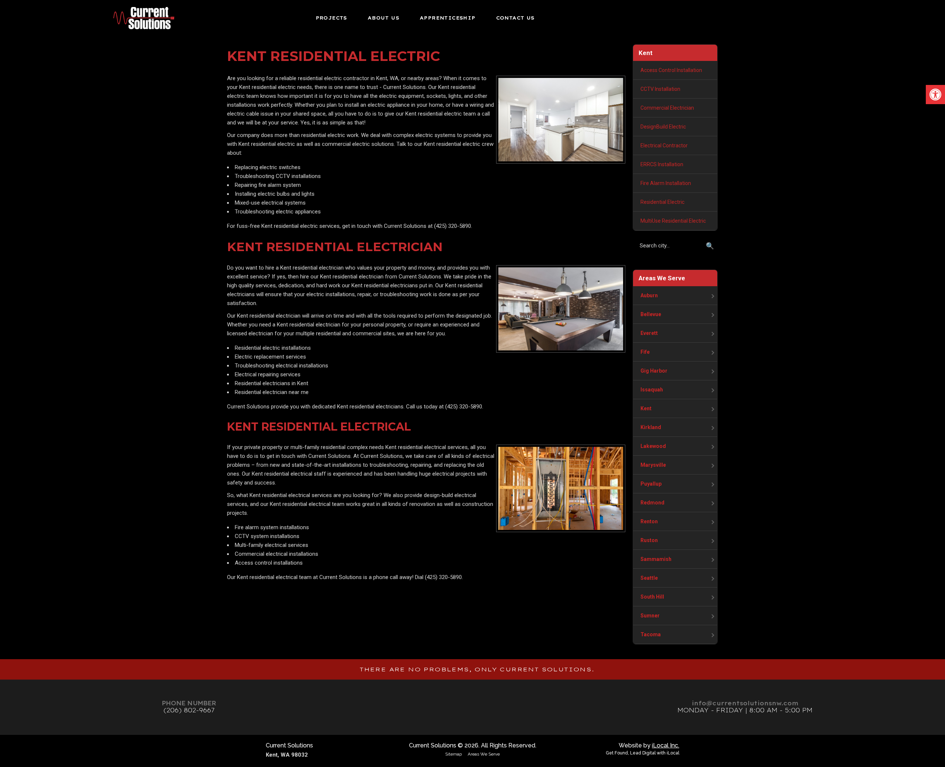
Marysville (653, 465)
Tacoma (650, 634)
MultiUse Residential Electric (673, 221)
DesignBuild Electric (663, 127)
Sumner (650, 616)
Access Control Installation (671, 70)
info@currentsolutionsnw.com (745, 703)
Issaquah (651, 390)
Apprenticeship (447, 18)
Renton (649, 521)
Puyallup (651, 484)
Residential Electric (662, 202)
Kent (646, 408)
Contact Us (515, 18)
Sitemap (453, 754)
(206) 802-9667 (189, 710)
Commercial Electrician (667, 108)
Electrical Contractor (664, 145)
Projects (331, 18)
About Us (383, 18)
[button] (935, 94)
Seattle (649, 578)
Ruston (649, 540)
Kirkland (650, 427)
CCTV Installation (660, 89)
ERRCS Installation (661, 164)
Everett (649, 333)
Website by (649, 745)
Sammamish (655, 559)
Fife (645, 352)
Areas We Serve (484, 754)
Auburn (649, 295)
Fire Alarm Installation (665, 183)
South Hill (652, 597)
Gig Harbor (653, 371)
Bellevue (650, 314)
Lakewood (653, 446)
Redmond (652, 503)
